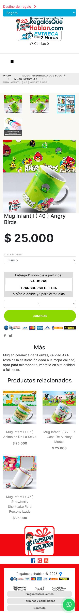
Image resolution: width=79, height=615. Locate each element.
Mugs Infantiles (25, 79)
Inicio (7, 75)
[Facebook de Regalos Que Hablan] (34, 560)
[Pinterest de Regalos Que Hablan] (40, 560)
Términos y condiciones (39, 600)
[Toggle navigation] (12, 62)
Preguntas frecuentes (39, 594)
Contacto (39, 608)
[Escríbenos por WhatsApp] (69, 605)
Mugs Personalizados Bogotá (44, 75)
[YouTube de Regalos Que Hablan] (47, 560)
